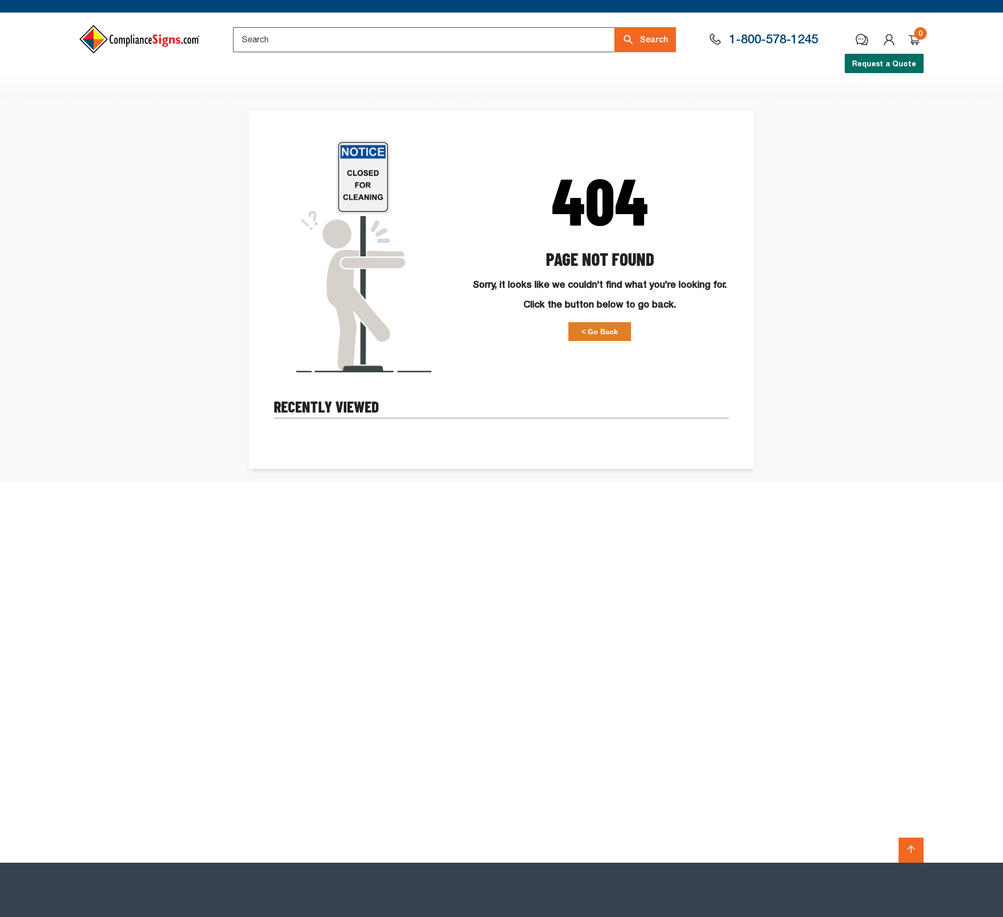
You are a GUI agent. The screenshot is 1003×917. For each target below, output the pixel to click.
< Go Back (599, 331)
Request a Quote (884, 63)
